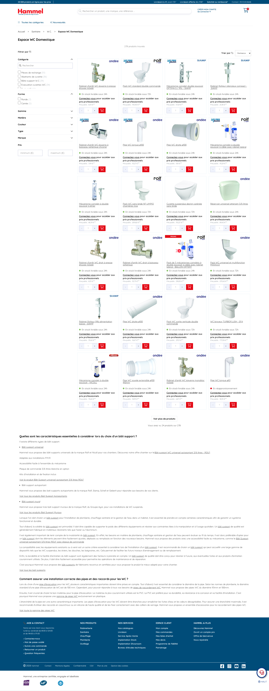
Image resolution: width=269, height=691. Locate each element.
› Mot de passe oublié (33, 642)
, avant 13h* (165, 2)
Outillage (84, 643)
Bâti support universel (32, 447)
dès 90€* (191, 2)
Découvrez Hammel (203, 628)
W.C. (49, 31)
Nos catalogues (125, 628)
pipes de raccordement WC (146, 587)
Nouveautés (58, 22)
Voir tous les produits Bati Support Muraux (40, 512)
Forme (21, 94)
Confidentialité (79, 666)
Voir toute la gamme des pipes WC (36, 610)
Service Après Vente (128, 636)
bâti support (53, 517)
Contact (48, 666)
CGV (92, 666)
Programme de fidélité (167, 643)
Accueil (21, 31)
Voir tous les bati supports (32, 570)
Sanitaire (36, 31)
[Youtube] (236, 666)
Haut (263, 681)
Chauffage (85, 636)
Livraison (122, 632)
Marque (22, 138)
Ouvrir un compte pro (204, 632)
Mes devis (160, 640)
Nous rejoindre (201, 640)
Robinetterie (86, 628)
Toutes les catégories (32, 22)
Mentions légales (62, 666)
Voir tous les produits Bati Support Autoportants (43, 496)
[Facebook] (222, 666)
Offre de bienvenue (203, 636)
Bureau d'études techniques (132, 647)
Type (20, 131)
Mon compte (162, 628)
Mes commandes (164, 632)
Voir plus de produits (164, 418)
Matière (22, 118)
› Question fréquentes (34, 653)
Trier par (226, 53)
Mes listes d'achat (164, 636)
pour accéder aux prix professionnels (97, 100)
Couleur (22, 124)
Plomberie (85, 640)
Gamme (22, 111)
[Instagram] (229, 666)
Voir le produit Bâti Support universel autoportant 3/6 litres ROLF (51, 479)
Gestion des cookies (119, 666)
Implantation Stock (127, 640)
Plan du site (102, 666)
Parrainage (161, 647)
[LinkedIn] (244, 666)
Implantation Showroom (129, 643)
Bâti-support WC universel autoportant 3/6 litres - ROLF (182, 452)
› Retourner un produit (34, 649)
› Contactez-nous (31, 638)
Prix (20, 145)
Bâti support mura (31, 501)
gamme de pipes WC (67, 596)
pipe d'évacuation (48, 584)
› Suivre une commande (35, 646)
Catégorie (23, 59)
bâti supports (68, 564)
